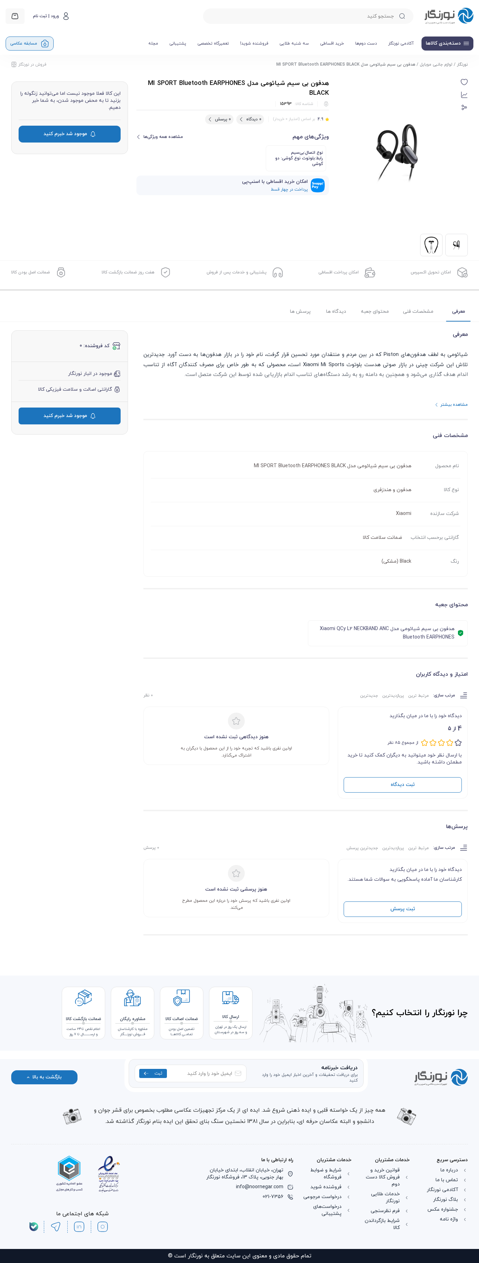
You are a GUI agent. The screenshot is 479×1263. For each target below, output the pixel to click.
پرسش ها (300, 311)
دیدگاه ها (336, 311)
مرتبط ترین (418, 696)
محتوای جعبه (375, 311)
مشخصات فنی (418, 311)
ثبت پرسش (402, 909)
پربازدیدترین (393, 696)
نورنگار (462, 64)
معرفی (458, 311)
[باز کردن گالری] (398, 152)
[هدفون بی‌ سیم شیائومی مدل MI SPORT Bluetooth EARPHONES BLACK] (431, 245)
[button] (464, 82)
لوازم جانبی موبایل (436, 64)
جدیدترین (369, 696)
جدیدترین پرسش (362, 848)
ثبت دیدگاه (403, 784)
